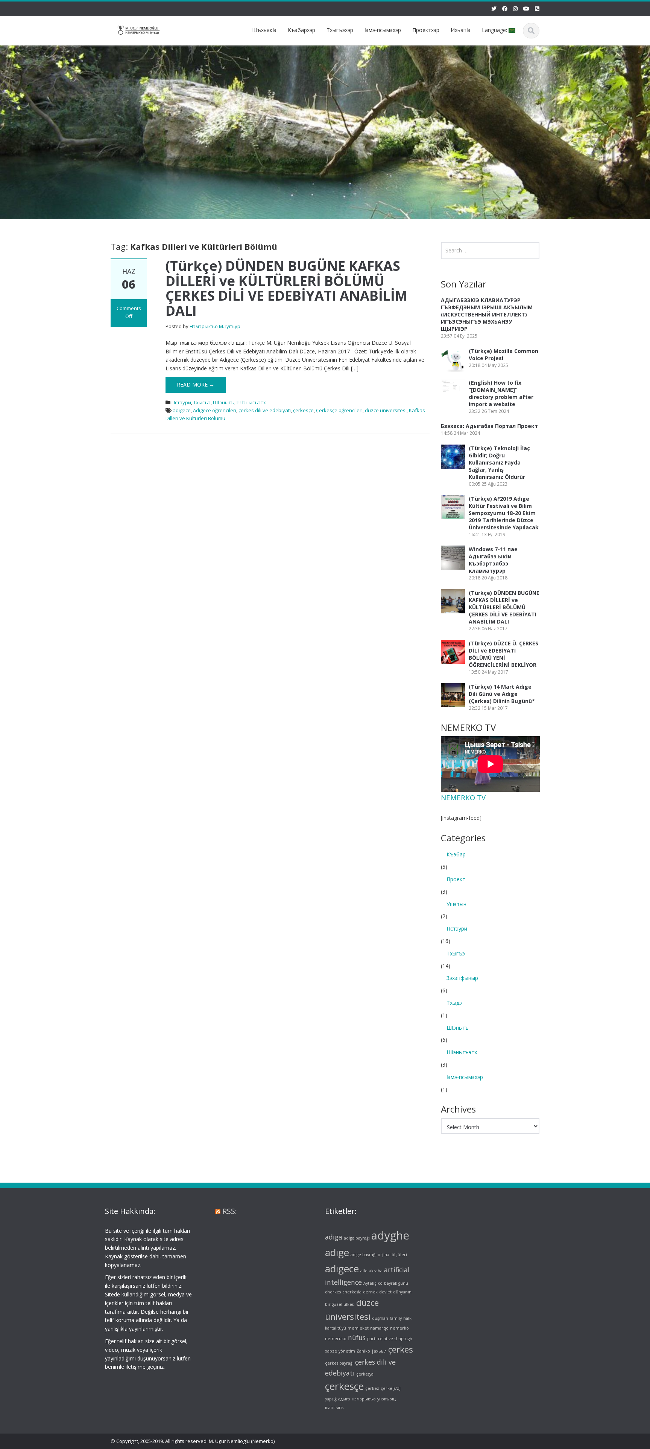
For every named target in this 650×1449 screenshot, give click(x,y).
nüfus (357, 1337)
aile (364, 1270)
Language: (495, 30)
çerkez (372, 1388)
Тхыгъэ (202, 402)
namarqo (379, 1328)
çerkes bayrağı (339, 1363)
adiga (333, 1236)
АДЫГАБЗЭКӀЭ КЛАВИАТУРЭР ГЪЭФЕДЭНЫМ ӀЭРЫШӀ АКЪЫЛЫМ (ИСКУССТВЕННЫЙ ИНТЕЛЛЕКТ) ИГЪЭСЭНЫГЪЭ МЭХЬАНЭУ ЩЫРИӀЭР (487, 314)
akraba (376, 1270)
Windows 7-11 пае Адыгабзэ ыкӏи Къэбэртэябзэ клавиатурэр (493, 560)
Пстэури (181, 402)
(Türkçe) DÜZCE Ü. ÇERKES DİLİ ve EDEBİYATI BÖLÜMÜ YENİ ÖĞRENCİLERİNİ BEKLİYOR (503, 654)
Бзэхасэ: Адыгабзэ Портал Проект (489, 426)
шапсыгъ (334, 1407)
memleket (358, 1328)
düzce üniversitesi (386, 410)
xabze (331, 1351)
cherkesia (351, 1292)
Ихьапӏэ (461, 30)
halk (407, 1318)
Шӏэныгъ (223, 402)
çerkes (400, 1350)
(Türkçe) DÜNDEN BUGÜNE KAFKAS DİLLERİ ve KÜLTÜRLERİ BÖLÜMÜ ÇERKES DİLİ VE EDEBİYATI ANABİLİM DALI (286, 288)
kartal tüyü (335, 1328)
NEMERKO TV (463, 797)
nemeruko (335, 1338)
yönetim (347, 1351)
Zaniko (363, 1351)
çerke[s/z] (391, 1388)
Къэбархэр (301, 30)
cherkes (333, 1292)
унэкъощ (386, 1399)
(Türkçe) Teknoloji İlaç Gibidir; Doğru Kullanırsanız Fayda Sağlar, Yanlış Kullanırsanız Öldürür (499, 462)
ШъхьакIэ (264, 30)
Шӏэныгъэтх (251, 402)
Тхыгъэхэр (340, 30)
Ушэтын (456, 904)
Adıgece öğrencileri (214, 410)
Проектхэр (425, 30)
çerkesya (365, 1374)
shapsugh (403, 1338)
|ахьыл (379, 1351)
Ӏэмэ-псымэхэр (382, 30)
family (396, 1318)
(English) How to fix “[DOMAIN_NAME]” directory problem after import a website (501, 393)
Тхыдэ (454, 1002)
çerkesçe (303, 410)
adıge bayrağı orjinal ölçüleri (379, 1255)
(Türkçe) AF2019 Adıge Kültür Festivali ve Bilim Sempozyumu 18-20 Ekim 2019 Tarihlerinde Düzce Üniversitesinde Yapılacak (504, 513)
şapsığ (331, 1399)
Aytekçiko (373, 1283)
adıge (337, 1252)
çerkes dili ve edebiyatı (264, 410)
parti (372, 1338)
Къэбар (456, 854)
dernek (370, 1292)
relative (385, 1338)
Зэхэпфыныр (462, 977)
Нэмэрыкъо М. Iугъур (215, 326)
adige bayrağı (357, 1238)
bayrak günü (396, 1283)
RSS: (229, 1211)
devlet (385, 1292)
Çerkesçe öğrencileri (339, 410)
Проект (455, 879)
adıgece (182, 410)
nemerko (399, 1328)
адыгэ (344, 1399)
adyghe (390, 1235)
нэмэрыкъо (364, 1399)
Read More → (195, 384)
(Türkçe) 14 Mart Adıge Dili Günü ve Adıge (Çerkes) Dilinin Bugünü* (502, 694)
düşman (380, 1318)
